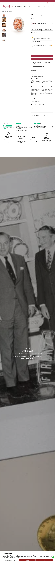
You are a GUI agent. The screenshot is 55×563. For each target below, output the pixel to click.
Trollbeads (33, 16)
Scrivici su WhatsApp (43, 115)
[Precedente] (16, 1)
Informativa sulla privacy (13, 557)
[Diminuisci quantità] (32, 52)
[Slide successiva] (52, 151)
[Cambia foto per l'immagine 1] (4, 15)
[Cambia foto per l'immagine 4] (4, 30)
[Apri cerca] (48, 6)
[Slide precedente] (50, 151)
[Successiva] (39, 1)
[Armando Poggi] (8, 6)
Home (3, 11)
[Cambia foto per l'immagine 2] (4, 20)
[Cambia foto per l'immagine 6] (4, 40)
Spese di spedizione (43, 68)
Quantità (33, 49)
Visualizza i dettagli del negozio (38, 66)
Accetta (27, 560)
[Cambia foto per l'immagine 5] (4, 35)
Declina (44, 560)
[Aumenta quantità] (36, 52)
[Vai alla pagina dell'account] (50, 6)
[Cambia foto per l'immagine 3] (4, 25)
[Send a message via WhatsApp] (53, 556)
